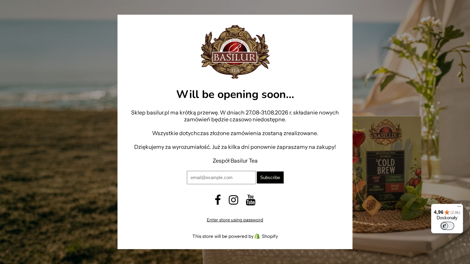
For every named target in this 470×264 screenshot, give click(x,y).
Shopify (270, 236)
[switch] (447, 226)
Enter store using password (235, 219)
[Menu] (459, 208)
